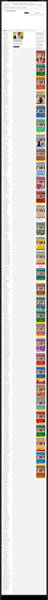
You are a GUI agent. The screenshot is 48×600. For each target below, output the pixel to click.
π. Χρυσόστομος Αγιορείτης (6, 451)
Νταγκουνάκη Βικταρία (6, 309)
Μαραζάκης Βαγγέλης (5, 220)
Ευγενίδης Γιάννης (5, 125)
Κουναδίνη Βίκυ (5, 194)
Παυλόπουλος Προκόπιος (6, 479)
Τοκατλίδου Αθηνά (5, 534)
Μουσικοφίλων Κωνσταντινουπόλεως (5, 293)
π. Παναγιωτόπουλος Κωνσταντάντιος (5, 406)
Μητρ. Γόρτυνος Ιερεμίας (6, 248)
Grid (14, 30)
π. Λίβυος (4, 383)
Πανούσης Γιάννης (5, 462)
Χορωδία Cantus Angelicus (6, 573)
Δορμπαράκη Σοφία (5, 108)
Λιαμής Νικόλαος (5, 210)
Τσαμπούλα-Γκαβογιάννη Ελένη (7, 540)
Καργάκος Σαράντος (5, 170)
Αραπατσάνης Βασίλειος (6, 60)
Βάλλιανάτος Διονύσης (6, 67)
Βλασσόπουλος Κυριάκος (6, 73)
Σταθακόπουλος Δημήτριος (6, 518)
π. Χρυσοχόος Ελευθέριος (6, 452)
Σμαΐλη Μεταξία (5, 508)
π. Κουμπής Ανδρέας (5, 372)
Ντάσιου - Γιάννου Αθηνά (6, 310)
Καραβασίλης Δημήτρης (6, 161)
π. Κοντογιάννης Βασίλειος (6, 370)
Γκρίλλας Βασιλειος (5, 93)
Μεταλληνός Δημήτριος (6, 238)
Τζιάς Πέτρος (4, 531)
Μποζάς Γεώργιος (5, 300)
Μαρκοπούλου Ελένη (5, 224)
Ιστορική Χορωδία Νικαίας (6, 147)
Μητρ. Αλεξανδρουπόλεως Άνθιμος (7, 241)
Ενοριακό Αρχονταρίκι (5, 122)
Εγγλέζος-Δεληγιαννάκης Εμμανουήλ (6, 117)
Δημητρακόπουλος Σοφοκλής (6, 102)
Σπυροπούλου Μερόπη (6, 516)
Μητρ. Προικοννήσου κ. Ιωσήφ (7, 266)
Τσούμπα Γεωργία (5, 548)
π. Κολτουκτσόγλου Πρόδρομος (7, 369)
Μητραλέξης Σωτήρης (6, 240)
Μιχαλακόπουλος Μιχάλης (6, 280)
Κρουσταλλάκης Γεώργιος (6, 197)
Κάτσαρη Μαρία (5, 176)
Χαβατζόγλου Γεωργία (6, 556)
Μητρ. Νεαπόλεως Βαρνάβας (6, 261)
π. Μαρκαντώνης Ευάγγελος (6, 388)
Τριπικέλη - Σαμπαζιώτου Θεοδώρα (6, 537)
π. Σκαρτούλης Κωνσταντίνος (6, 428)
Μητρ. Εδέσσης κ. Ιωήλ (6, 251)
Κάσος (4, 174)
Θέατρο (4, 138)
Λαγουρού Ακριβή (5, 203)
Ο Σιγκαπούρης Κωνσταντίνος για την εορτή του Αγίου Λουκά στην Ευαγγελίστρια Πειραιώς (40, 38)
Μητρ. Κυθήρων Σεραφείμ (6, 256)
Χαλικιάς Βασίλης (5, 557)
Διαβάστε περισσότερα (16, 46)
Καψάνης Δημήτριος (5, 178)
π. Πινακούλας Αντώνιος (6, 418)
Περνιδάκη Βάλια (5, 482)
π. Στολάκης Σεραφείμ (6, 433)
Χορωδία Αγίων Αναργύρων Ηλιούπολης (6, 571)
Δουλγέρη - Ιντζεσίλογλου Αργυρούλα (6, 110)
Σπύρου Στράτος (5, 517)
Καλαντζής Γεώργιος (5, 148)
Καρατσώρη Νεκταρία (5, 168)
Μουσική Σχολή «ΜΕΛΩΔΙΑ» (6, 289)
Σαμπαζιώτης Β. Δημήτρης (6, 496)
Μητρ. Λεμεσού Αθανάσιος (6, 257)
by (32, 15)
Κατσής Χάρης (5, 177)
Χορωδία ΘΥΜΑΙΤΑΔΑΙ (6, 580)
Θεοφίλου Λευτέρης (5, 141)
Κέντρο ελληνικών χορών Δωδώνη (7, 179)
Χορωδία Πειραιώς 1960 (6, 586)
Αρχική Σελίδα (6, 7)
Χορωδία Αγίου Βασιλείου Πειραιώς (7, 570)
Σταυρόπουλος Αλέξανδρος (6, 522)
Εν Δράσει (4, 41)
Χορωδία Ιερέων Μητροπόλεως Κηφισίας (7, 582)
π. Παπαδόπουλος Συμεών (6, 409)
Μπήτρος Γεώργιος (5, 298)
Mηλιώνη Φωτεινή (5, 239)
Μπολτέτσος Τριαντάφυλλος (6, 301)
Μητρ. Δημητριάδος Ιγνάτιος (6, 249)
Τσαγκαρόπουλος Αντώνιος (6, 538)
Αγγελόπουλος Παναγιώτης (6, 45)
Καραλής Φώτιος (5, 160)
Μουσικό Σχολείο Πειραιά (6, 291)
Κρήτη (4, 196)
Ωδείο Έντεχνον (5, 591)
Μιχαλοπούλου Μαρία (6, 282)
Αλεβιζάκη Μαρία (5, 50)
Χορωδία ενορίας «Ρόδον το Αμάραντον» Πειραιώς (6, 577)
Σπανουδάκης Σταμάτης (6, 514)
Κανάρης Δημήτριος (5, 156)
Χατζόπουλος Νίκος (5, 567)
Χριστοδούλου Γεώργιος (6, 587)
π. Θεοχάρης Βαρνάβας (6, 356)
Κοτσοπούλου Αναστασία (6, 187)
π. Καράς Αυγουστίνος (6, 365)
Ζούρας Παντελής (5, 131)
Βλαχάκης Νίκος (5, 74)
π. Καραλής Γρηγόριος (6, 364)
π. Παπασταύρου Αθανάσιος (6, 414)
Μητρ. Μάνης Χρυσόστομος (6, 258)
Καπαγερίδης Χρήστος (6, 157)
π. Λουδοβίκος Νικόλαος (6, 384)
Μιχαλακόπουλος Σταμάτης (6, 281)
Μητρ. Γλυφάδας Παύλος (6, 247)
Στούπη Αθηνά (5, 525)
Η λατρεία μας (5, 134)
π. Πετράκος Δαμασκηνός (6, 416)
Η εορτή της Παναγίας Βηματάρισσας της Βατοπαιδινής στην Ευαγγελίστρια (40, 48)
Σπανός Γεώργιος (5, 513)
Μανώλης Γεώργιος (5, 216)
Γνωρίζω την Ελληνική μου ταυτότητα (6, 94)
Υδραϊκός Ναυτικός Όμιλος (6, 551)
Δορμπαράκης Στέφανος (6, 109)
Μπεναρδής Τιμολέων (5, 297)
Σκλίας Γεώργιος (5, 505)
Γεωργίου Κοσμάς (5, 84)
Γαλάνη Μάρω (5, 76)
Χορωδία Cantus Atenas (6, 574)
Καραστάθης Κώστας (5, 167)
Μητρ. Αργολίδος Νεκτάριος (6, 242)
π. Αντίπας (4, 326)
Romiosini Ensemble (5, 495)
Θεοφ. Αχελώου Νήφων (6, 274)
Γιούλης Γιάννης (5, 87)
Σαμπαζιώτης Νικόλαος (6, 497)
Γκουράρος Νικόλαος (5, 92)
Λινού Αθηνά (4, 211)
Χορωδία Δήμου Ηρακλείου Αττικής (7, 576)
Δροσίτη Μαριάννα (5, 114)
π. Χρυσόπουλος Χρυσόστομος (7, 450)
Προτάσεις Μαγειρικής (6, 489)
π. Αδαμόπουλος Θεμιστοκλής (6, 318)
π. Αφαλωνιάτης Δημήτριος (6, 329)
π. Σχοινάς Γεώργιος (5, 434)
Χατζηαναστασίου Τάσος (6, 565)
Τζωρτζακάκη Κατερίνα (6, 533)
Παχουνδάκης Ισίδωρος (6, 480)
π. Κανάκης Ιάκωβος (5, 361)
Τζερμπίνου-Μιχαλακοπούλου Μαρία (6, 530)
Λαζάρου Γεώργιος (5, 205)
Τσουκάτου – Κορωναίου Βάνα (7, 547)
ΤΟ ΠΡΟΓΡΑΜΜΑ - (38, 204)
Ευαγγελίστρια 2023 (5, 36)
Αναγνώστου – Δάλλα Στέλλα (6, 55)
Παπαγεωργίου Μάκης (6, 464)
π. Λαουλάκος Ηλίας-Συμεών (6, 379)
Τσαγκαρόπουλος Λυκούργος (6, 539)
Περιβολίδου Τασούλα (5, 481)
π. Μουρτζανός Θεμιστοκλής (6, 397)
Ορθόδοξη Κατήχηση (5, 316)
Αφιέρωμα (4, 64)
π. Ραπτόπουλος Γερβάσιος (6, 423)
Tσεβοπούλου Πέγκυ (5, 542)
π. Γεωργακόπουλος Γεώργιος (7, 337)
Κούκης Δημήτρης (5, 188)
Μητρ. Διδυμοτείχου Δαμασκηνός (7, 250)
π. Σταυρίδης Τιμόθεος (6, 432)
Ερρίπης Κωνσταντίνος (6, 124)
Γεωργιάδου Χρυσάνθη (6, 83)
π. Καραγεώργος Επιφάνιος (6, 363)
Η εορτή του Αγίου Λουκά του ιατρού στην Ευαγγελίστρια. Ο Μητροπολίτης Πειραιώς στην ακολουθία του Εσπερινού (40, 44)
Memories (4, 233)
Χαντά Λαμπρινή (5, 559)
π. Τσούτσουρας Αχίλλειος (6, 441)
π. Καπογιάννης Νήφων (6, 362)
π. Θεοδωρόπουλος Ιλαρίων (6, 353)
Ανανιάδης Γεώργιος (5, 56)
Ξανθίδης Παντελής (5, 311)
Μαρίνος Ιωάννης (5, 222)
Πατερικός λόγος (5, 478)
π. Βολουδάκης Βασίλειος (6, 333)
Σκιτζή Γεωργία (5, 504)
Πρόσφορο (4, 488)
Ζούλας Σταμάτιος (5, 129)
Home (3, 10)
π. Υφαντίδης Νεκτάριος (6, 442)
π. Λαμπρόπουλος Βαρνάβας (6, 381)
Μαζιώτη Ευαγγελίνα (5, 213)
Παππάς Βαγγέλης (5, 473)
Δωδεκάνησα (4, 115)
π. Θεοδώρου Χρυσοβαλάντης (7, 354)
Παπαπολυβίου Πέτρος (6, 472)
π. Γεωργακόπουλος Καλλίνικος (7, 338)
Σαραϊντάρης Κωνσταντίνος (6, 500)
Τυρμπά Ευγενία (5, 549)
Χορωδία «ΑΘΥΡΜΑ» (5, 572)
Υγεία (4, 550)
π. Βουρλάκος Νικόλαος (6, 334)
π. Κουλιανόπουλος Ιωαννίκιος (7, 371)
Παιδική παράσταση (5, 454)
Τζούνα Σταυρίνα (5, 532)
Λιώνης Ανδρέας (5, 212)
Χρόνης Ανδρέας (5, 589)
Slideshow (4, 32)
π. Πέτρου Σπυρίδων (5, 417)
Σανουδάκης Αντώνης (5, 499)
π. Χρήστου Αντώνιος (5, 446)
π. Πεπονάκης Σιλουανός (6, 415)
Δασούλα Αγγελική (5, 99)
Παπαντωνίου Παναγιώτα (6, 471)
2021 (16, 7)
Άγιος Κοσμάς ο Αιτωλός (6, 47)
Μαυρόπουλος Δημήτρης (6, 229)
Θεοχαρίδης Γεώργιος (5, 142)
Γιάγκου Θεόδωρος (5, 85)
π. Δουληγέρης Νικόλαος (6, 346)
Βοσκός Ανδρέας (5, 75)
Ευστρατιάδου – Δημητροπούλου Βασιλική (7, 126)
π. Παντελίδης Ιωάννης (6, 408)
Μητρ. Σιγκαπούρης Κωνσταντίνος (7, 268)
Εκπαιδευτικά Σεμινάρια (6, 40)
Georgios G (34, 15)
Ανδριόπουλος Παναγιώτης (6, 57)
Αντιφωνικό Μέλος (5, 58)
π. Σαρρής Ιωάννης (5, 425)
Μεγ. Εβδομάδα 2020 (5, 231)
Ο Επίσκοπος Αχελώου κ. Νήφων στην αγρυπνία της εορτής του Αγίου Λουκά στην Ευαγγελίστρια (40, 41)
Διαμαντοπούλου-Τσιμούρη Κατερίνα (6, 106)
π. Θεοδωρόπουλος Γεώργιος (6, 352)
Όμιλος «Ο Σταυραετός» (6, 315)
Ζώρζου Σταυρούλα (5, 133)
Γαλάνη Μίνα (4, 77)
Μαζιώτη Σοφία (5, 214)
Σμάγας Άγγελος (5, 507)
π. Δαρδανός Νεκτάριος (6, 343)
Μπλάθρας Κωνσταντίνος (6, 299)
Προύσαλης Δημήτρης (6, 490)
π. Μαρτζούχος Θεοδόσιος (6, 391)
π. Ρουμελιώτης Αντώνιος (6, 424)
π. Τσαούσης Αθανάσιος (6, 436)
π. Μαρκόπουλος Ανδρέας (6, 389)
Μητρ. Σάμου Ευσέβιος (6, 267)
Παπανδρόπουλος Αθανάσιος (6, 470)
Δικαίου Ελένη (5, 107)
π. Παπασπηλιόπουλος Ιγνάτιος (7, 413)
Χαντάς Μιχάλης (5, 560)
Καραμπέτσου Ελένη (5, 165)
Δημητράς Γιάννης (5, 103)
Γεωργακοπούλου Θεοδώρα (6, 82)
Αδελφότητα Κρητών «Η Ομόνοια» (7, 48)
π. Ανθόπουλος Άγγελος (6, 325)
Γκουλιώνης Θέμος (5, 91)
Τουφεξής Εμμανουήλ (5, 535)
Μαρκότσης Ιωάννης (5, 223)
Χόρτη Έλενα (4, 569)
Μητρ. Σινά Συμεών (5, 269)
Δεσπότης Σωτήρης (5, 101)
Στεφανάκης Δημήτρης (6, 524)
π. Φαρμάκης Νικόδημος (6, 443)
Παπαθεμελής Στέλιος (5, 468)
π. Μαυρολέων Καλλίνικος (6, 392)
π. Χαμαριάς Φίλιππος (6, 445)
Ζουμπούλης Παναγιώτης (6, 130)
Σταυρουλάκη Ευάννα (5, 523)
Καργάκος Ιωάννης (5, 169)
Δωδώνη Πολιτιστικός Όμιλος (6, 116)
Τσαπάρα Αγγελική (5, 541)
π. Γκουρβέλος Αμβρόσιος (6, 342)
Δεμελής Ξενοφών (5, 100)
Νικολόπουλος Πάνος (5, 307)
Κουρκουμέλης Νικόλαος (6, 195)
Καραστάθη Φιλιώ (5, 166)
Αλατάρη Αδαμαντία (5, 49)
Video (20, 7)
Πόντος (4, 487)
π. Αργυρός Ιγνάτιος (5, 328)
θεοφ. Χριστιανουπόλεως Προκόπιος (6, 276)
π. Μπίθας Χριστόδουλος (6, 400)
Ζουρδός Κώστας (5, 132)
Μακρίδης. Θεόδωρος (5, 215)
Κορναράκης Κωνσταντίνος (6, 184)
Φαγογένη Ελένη (5, 552)
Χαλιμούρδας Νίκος (5, 558)
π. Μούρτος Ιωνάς (5, 398)
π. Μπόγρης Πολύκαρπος (6, 401)
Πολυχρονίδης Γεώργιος (6, 486)
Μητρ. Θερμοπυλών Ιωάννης (6, 252)
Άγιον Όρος (4, 65)
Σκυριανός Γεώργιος (5, 506)
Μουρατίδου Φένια (5, 285)
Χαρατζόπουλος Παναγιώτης (6, 561)
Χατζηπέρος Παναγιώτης (6, 566)
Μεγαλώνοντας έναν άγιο (6, 230)
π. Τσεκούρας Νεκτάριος (6, 437)
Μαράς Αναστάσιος (5, 221)
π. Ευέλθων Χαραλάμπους (6, 347)
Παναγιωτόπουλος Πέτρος (6, 460)
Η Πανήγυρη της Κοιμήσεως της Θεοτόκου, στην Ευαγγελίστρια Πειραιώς (40, 35)
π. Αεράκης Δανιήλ (5, 319)
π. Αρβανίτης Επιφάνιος (6, 327)
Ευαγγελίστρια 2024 (5, 37)
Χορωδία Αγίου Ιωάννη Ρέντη (6, 575)
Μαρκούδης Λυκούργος (6, 225)
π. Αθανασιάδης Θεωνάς (6, 320)
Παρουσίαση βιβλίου (5, 477)
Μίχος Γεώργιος (5, 283)
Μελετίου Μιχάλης (5, 232)
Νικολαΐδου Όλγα (5, 306)
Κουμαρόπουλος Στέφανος (6, 193)
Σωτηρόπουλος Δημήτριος (6, 527)
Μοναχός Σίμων (5, 284)
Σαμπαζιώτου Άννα (5, 498)
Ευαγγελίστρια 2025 (5, 38)
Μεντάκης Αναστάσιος (6, 234)
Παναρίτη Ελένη (5, 461)
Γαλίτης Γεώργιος (5, 78)
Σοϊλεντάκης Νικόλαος (6, 509)
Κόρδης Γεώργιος (5, 183)
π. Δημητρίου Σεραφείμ (6, 344)
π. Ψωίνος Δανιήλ (5, 453)
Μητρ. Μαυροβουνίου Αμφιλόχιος (7, 259)
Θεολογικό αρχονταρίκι (6, 139)
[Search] (44, 31)
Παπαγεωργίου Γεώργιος (6, 463)
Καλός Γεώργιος (5, 151)
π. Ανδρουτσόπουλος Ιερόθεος (7, 324)
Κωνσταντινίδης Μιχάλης (6, 202)
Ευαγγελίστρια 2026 (5, 39)
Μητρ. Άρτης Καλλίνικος (6, 243)
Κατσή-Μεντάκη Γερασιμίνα (6, 185)
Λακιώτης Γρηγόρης (5, 206)
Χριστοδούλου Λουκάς (6, 588)
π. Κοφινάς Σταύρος (5, 375)
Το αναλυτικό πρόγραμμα (40, 148)
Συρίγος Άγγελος (5, 526)
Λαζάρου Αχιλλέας (5, 204)
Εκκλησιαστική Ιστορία (6, 121)
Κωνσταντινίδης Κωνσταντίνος (7, 201)
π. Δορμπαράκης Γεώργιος (6, 345)
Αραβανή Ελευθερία (5, 59)
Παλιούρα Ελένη (5, 455)
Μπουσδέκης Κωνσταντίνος (6, 302)
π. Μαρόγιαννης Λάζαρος (6, 390)
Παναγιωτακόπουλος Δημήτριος (7, 459)
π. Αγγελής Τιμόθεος (5, 317)
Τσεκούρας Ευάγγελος (6, 543)
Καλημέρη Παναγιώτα (5, 149)
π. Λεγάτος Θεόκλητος (6, 380)
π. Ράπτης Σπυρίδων (5, 422)
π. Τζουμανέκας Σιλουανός (6, 435)
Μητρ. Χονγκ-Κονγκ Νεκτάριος (6, 273)
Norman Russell (5, 308)
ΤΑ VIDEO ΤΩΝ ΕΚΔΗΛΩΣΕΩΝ (40, 220)
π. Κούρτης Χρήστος (5, 373)
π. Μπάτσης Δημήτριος (6, 399)
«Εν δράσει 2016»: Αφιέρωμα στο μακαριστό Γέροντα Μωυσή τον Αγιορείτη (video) (18, 40)
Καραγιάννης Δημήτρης (6, 159)
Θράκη (4, 143)
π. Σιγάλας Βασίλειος (5, 427)
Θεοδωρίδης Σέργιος (5, 140)
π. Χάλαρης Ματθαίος (6, 444)
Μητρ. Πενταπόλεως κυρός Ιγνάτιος (6, 265)
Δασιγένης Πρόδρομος (6, 98)
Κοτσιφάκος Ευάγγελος (6, 186)
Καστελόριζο (4, 175)
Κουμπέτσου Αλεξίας (5, 192)
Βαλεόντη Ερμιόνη (5, 66)
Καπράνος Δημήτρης (5, 158)
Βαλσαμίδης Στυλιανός (6, 68)
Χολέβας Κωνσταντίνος (6, 568)
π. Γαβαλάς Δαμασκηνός (6, 335)
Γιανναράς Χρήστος (5, 86)
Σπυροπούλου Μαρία (5, 515)
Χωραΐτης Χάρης (5, 590)
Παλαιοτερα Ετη (12, 7)
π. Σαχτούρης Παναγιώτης (6, 426)
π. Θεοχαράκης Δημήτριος (6, 355)
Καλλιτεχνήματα (5, 150)
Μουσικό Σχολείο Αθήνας (6, 290)
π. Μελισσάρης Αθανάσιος (6, 393)
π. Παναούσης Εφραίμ (6, 407)
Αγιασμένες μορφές (5, 46)
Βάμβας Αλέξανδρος (5, 69)
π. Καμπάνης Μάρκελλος (6, 360)
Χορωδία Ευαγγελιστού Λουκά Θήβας (6, 579)
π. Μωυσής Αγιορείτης (6, 402)
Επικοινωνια (24, 7)
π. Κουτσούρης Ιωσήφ (6, 374)
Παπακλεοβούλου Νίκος (6, 469)
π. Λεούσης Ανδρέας (5, 382)
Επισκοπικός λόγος (5, 123)
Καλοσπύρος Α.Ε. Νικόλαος (6, 152)
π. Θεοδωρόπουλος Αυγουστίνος (7, 351)
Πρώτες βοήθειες (5, 491)
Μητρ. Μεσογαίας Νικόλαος (6, 260)
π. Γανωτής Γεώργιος (5, 336)
